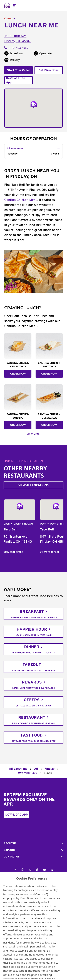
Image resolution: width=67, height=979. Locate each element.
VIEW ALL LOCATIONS (33, 485)
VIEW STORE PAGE (13, 552)
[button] (33, 843)
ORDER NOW (18, 373)
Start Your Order (18, 70)
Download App (16, 814)
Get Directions (49, 70)
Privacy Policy (39, 934)
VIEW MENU (33, 434)
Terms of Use (39, 966)
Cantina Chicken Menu (20, 200)
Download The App (15, 80)
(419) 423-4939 (18, 48)
